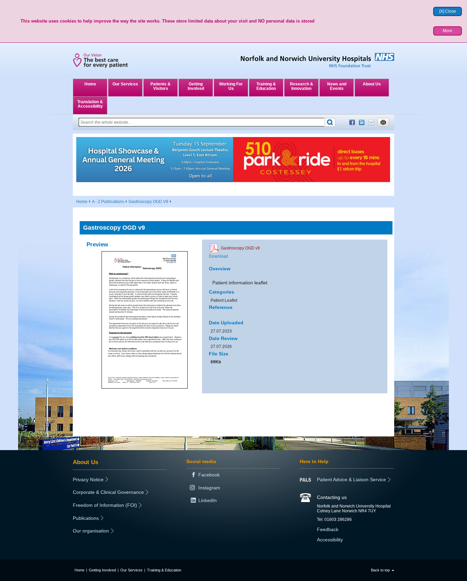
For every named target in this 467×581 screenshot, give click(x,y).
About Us (372, 84)
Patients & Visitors (160, 86)
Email (371, 122)
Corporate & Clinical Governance (108, 492)
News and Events (336, 86)
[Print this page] (383, 122)
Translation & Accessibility (90, 104)
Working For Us (231, 86)
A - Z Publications (108, 201)
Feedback (327, 529)
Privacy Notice (88, 479)
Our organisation (91, 530)
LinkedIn (361, 122)
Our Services (125, 84)
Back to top (380, 570)
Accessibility (330, 539)
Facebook (352, 122)
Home (90, 84)
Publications (86, 518)
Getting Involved (196, 86)
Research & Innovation (301, 86)
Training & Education (266, 86)
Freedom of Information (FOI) (105, 505)
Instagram (209, 487)
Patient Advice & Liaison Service (351, 479)
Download (218, 256)
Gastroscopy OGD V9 (148, 201)
